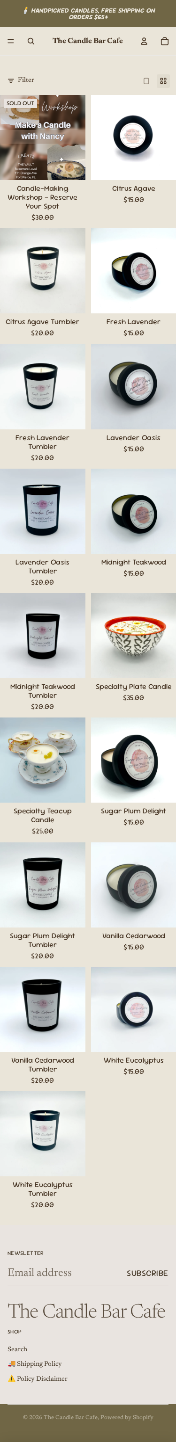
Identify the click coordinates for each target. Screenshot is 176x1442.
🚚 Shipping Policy (35, 1364)
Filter (26, 80)
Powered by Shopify (126, 1417)
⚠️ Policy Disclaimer (38, 1379)
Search (17, 1350)
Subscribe (147, 1273)
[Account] (144, 41)
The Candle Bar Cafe (71, 1417)
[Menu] (11, 41)
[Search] (31, 41)
